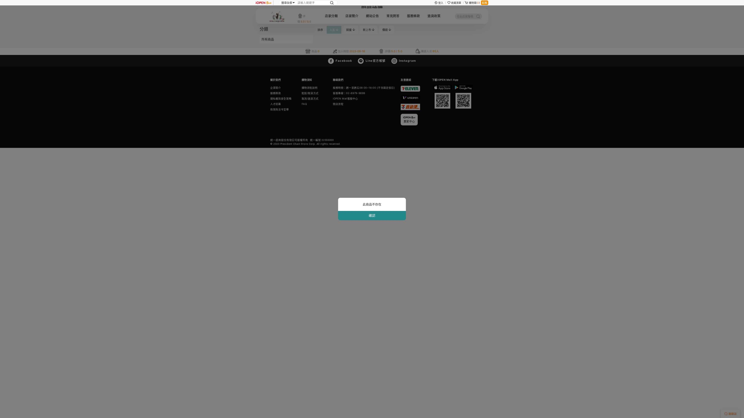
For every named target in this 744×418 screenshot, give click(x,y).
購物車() (474, 2)
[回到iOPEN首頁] (263, 2)
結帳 (484, 2)
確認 (372, 216)
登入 (440, 2)
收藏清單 (456, 2)
